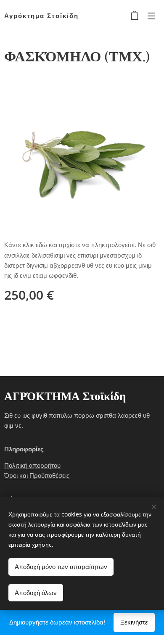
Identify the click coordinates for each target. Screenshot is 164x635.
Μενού (151, 15)
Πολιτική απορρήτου (32, 465)
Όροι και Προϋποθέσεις (36, 475)
